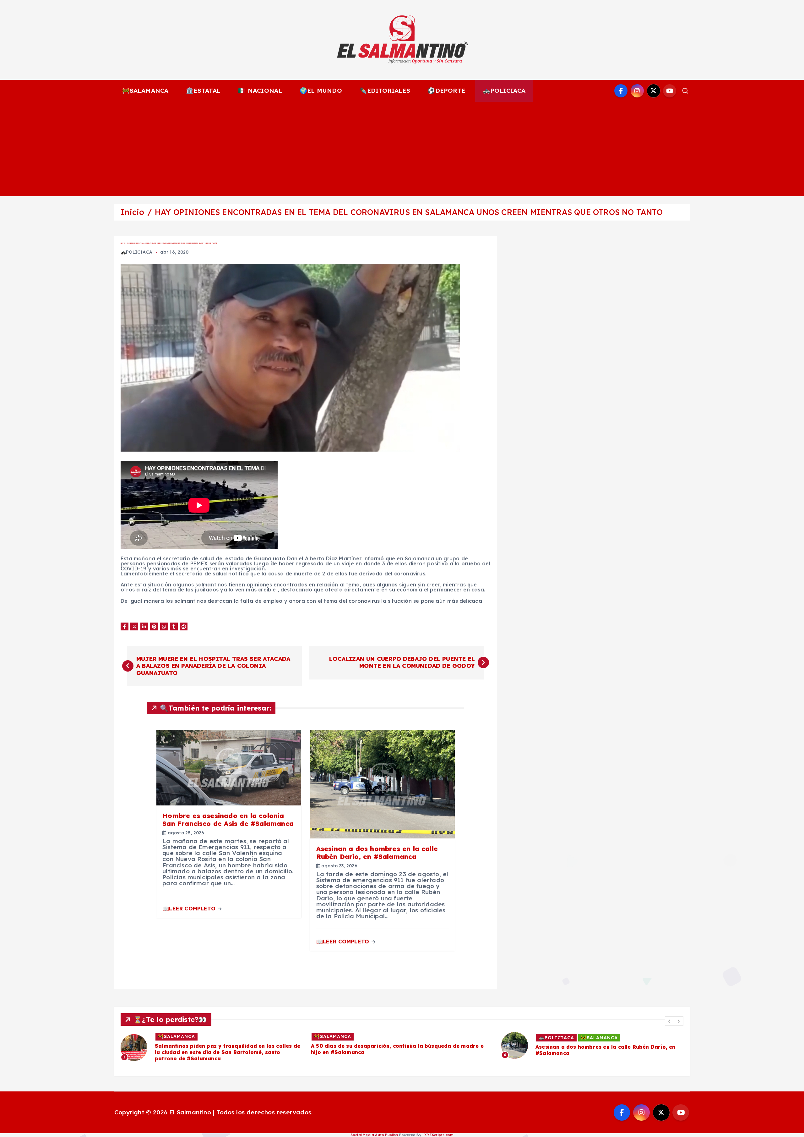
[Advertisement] (402, 149)
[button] (669, 1021)
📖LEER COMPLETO (189, 908)
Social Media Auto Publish (374, 1135)
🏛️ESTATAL (203, 90)
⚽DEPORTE (446, 90)
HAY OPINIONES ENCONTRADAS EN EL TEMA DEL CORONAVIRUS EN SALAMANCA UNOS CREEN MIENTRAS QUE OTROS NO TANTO (409, 212)
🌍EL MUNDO (321, 90)
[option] (212, 1044)
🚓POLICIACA (504, 90)
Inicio (132, 212)
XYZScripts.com (439, 1135)
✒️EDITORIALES (384, 90)
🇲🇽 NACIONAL (260, 90)
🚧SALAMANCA (145, 90)
